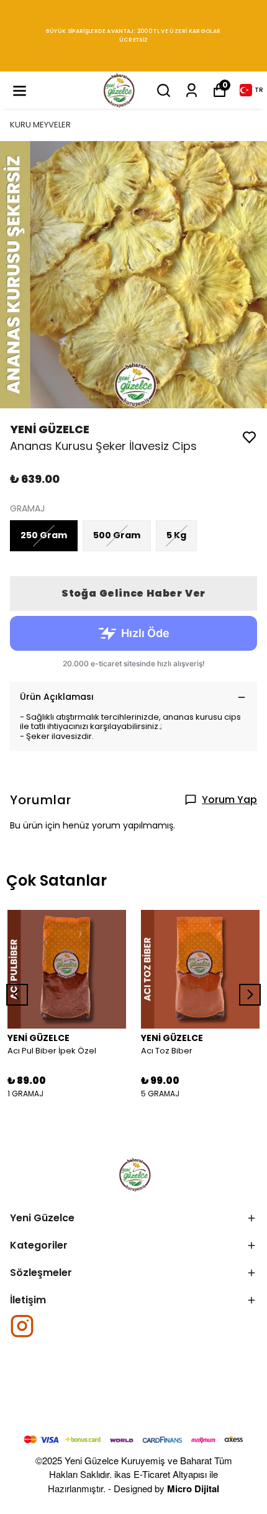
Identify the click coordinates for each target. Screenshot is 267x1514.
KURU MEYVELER (40, 125)
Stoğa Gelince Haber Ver (133, 593)
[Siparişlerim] (191, 90)
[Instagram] (22, 1326)
